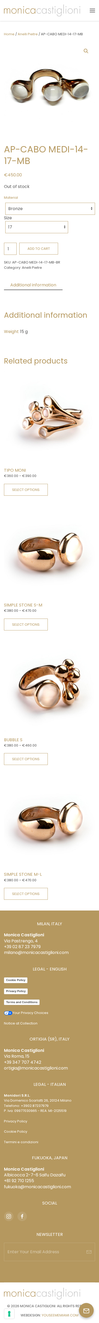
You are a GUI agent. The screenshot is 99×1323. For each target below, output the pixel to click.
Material (11, 197)
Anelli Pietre (28, 34)
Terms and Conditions (21, 1002)
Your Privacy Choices (30, 1012)
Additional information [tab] (33, 285)
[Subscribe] (89, 1252)
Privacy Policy (16, 991)
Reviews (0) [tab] (22, 294)
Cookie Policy (15, 980)
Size (8, 218)
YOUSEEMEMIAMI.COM (60, 1315)
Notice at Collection (20, 1023)
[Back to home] (42, 10)
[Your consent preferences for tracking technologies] (9, 1314)
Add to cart (38, 248)
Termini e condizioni (21, 1142)
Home (9, 34)
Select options (26, 489)
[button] (92, 10)
